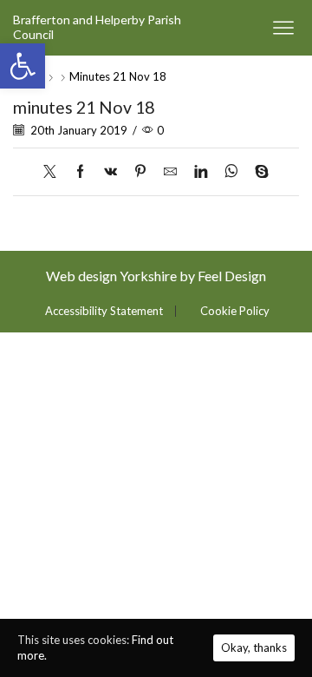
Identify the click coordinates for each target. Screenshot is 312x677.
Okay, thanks (254, 647)
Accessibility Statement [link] (104, 311)
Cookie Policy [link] (235, 311)
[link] (22, 66)
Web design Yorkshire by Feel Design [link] (156, 275)
